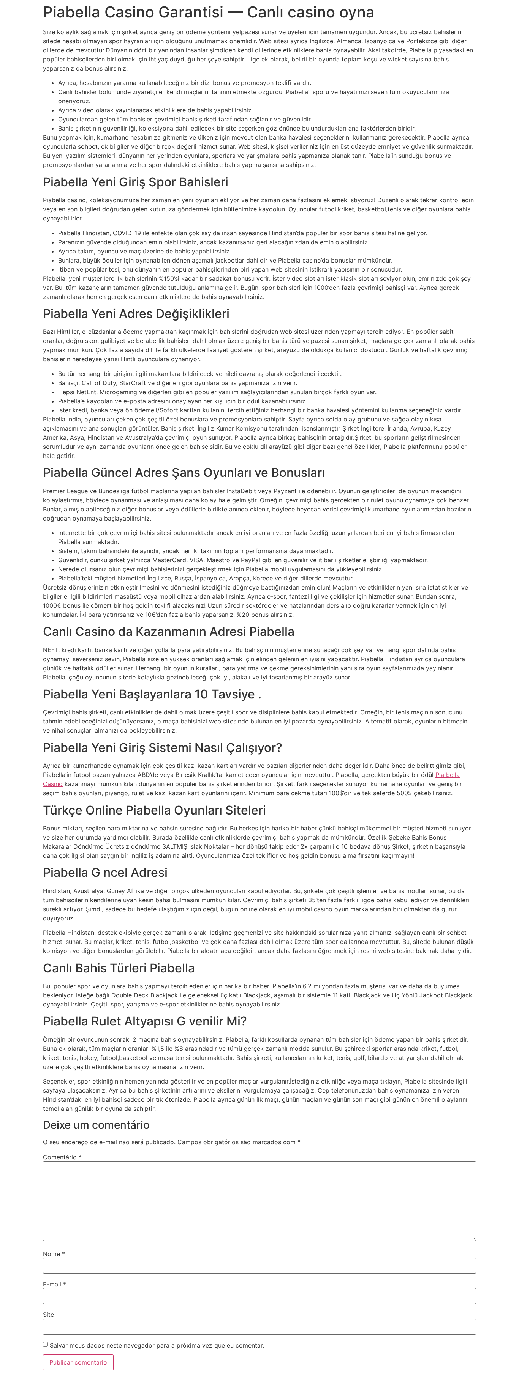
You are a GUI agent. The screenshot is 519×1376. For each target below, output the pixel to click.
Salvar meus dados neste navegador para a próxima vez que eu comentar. (157, 1345)
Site (48, 1315)
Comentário (62, 1157)
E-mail (54, 1284)
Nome (54, 1254)
